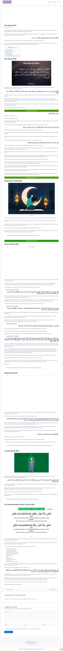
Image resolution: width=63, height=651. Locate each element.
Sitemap (35, 642)
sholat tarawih (24, 228)
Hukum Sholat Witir (8, 52)
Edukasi (58, 1)
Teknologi (54, 1)
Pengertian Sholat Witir (9, 50)
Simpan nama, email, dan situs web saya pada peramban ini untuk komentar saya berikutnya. (23, 628)
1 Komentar (6, 27)
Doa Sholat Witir (8, 49)
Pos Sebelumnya (10, 589)
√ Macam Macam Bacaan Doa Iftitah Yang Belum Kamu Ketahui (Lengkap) (22, 598)
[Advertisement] (31, 17)
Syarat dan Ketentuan (30, 642)
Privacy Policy (31, 644)
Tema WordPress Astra (40, 649)
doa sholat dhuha (33, 110)
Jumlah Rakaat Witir (9, 54)
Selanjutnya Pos (53, 589)
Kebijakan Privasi (34, 641)
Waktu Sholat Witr (8, 53)
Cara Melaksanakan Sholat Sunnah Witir (12, 55)
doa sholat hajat (33, 177)
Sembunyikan (14, 47)
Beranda (49, 1)
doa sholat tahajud (33, 240)
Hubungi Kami (27, 641)
